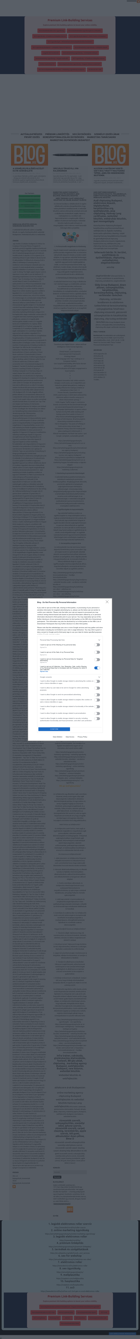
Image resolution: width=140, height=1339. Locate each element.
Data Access (70, 737)
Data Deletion (57, 737)
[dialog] (70, 669)
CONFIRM (54, 729)
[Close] (108, 602)
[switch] (97, 644)
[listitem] (70, 640)
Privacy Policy (82, 737)
